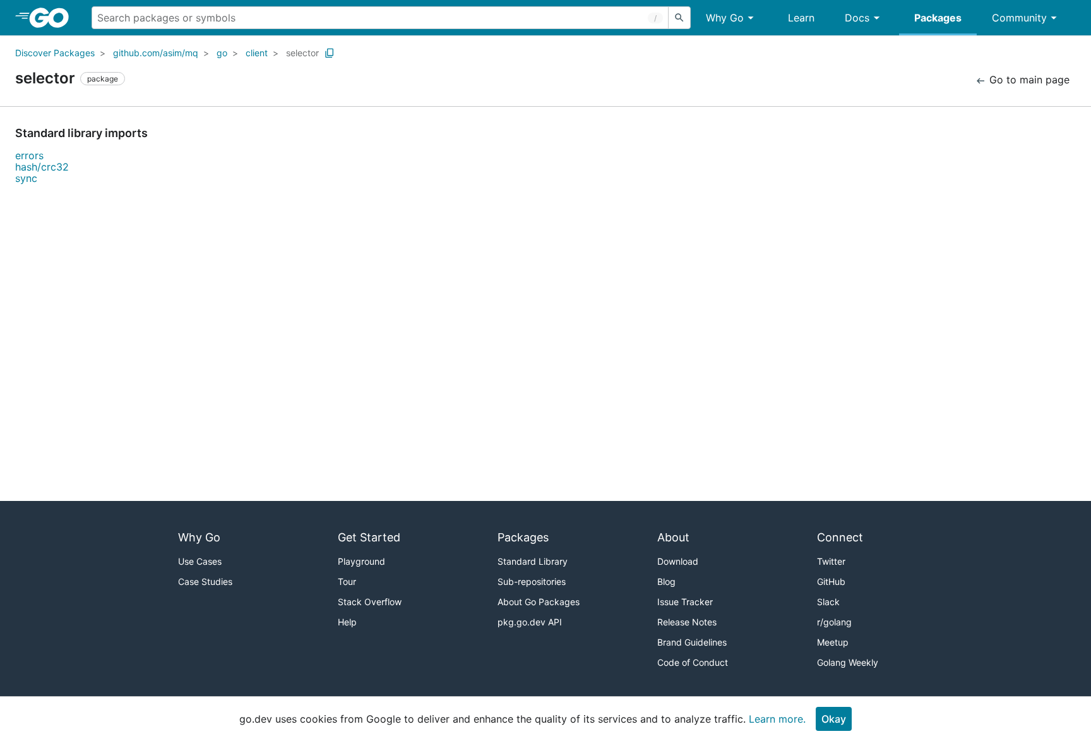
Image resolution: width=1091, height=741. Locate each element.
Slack (828, 601)
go (222, 52)
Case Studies (205, 581)
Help (347, 622)
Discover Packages (55, 52)
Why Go (725, 17)
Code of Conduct (692, 662)
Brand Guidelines (692, 642)
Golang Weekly (847, 662)
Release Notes (687, 622)
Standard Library (533, 561)
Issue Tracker (685, 601)
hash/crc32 (42, 166)
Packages (938, 17)
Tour (347, 581)
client (257, 52)
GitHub (831, 581)
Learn (801, 17)
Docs (857, 17)
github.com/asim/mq (155, 52)
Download (677, 561)
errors (29, 155)
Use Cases (200, 561)
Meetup (833, 642)
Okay (833, 719)
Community (1019, 17)
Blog (666, 581)
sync (26, 178)
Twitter (831, 561)
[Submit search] (679, 17)
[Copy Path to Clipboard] (329, 53)
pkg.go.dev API (530, 622)
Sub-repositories (532, 581)
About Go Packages (539, 601)
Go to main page (1028, 79)
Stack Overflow (370, 601)
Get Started (369, 537)
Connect (840, 537)
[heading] (53, 18)
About (673, 537)
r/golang (834, 622)
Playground (361, 561)
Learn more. (777, 719)
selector (302, 52)
